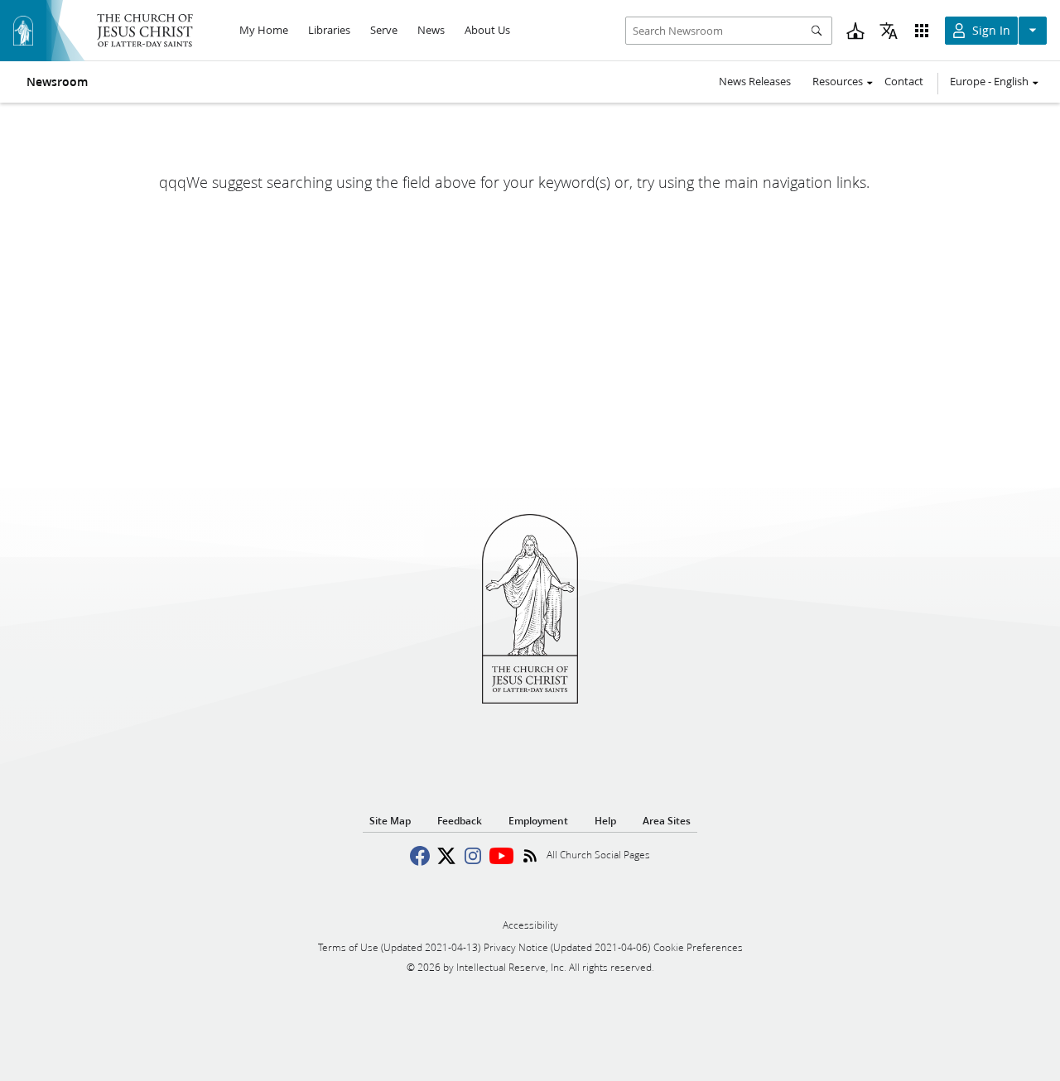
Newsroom (57, 82)
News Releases (755, 81)
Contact (903, 81)
